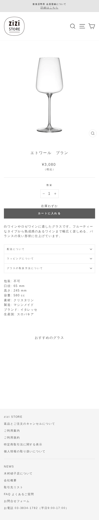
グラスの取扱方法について (25, 268)
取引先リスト (13, 487)
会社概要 (10, 480)
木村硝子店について (18, 473)
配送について (16, 249)
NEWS (9, 466)
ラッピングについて (20, 258)
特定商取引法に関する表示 (23, 444)
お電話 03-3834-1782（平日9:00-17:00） (36, 508)
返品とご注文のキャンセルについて (29, 423)
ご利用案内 (12, 430)
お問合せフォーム (16, 501)
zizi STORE (13, 416)
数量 (49, 185)
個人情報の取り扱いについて (25, 451)
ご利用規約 (12, 437)
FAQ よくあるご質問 (19, 494)
